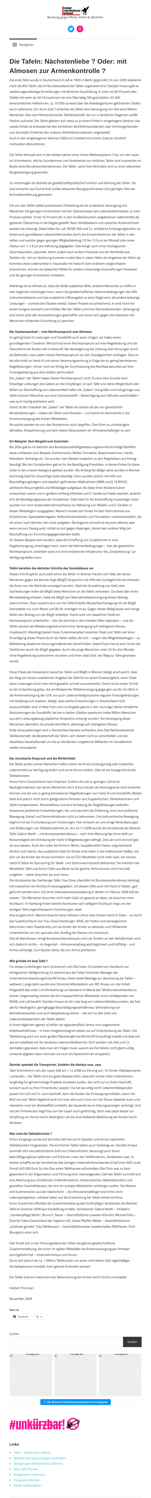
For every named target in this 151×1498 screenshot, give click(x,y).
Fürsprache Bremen (27, 1480)
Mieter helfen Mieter (27, 1485)
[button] (72, 1393)
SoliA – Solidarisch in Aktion (32, 1452)
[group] (31, 1375)
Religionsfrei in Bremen (29, 1474)
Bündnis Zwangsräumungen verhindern (40, 1458)
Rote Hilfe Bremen (26, 1469)
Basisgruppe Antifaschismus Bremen (38, 1463)
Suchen (14, 1333)
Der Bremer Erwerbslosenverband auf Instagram (77, 1402)
